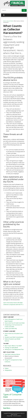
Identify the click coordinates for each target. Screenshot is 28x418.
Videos (6, 368)
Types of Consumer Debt (12, 395)
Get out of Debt (10, 21)
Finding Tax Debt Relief (11, 347)
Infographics (8, 370)
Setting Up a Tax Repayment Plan (14, 349)
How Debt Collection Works (12, 354)
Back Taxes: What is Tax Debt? (13, 346)
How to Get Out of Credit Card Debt (15, 323)
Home (4, 21)
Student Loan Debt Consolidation (14, 337)
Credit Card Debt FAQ (11, 328)
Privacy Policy (9, 415)
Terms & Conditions (17, 415)
